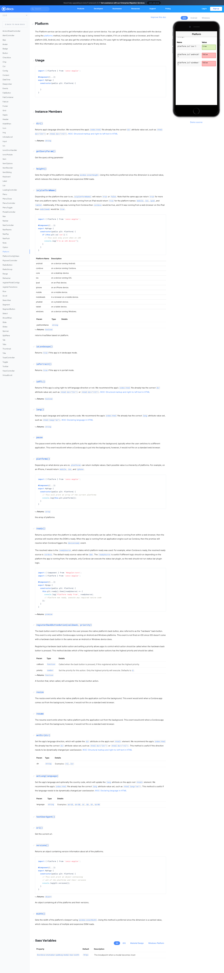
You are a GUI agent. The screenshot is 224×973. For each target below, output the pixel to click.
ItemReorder (8, 168)
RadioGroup (7, 269)
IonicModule (8, 155)
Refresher (7, 278)
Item (4, 159)
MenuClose (7, 199)
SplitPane (6, 336)
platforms (48, 35)
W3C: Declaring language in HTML (77, 420)
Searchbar (7, 300)
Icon (4, 128)
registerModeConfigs (11, 283)
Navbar (5, 221)
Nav (4, 216)
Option (5, 247)
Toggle (5, 362)
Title (4, 353)
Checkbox (7, 58)
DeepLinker (7, 84)
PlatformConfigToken (11, 256)
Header (6, 119)
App (4, 40)
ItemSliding (7, 172)
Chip (4, 62)
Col (4, 66)
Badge (5, 49)
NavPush (6, 238)
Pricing (168, 9)
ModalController (9, 212)
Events (5, 88)
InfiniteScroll (8, 137)
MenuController (9, 203)
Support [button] (152, 9)
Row (4, 291)
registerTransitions (10, 287)
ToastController (9, 358)
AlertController (8, 35)
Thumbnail (7, 349)
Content (6, 75)
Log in (204, 9)
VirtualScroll (7, 375)
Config (5, 71)
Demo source (196, 122)
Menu (5, 194)
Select (5, 313)
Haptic (5, 115)
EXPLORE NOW (154, 3)
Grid (4, 110)
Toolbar (5, 366)
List (4, 186)
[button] (14, 8)
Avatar (5, 44)
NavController (8, 225)
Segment (6, 305)
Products (80, 9)
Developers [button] (98, 9)
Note (4, 243)
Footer (5, 106)
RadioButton (7, 265)
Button (5, 53)
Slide (4, 322)
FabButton (7, 93)
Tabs (4, 344)
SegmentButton (9, 309)
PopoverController (10, 261)
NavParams (7, 230)
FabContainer (8, 97)
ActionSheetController (11, 31)
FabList (5, 102)
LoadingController (10, 190)
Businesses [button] (117, 9)
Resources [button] (135, 9)
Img (4, 133)
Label (5, 181)
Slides (5, 327)
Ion (4, 146)
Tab (4, 340)
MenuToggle (7, 208)
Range (5, 274)
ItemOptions (8, 163)
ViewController (9, 371)
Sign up (216, 9)
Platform (6, 252)
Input (5, 141)
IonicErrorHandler (10, 150)
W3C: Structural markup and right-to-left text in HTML (93, 134)
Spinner (6, 331)
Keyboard (6, 177)
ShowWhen (7, 318)
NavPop (6, 234)
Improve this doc (158, 17)
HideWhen (7, 124)
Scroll (5, 296)
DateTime (6, 80)
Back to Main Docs (16, 24)
